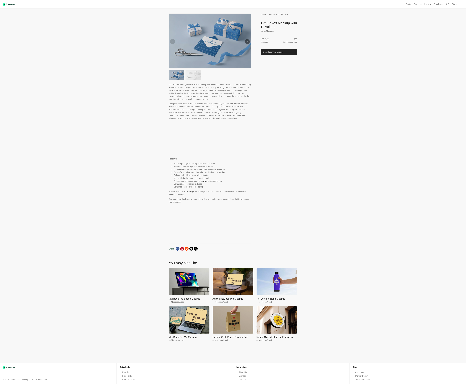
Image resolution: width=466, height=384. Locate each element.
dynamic (207, 181)
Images (427, 4)
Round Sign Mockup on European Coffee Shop (274, 337)
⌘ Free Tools (451, 4)
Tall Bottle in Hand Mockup (270, 298)
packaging (220, 172)
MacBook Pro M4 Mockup (183, 337)
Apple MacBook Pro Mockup (227, 298)
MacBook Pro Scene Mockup (184, 298)
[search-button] (461, 5)
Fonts (408, 4)
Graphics (417, 4)
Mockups (284, 14)
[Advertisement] (210, 138)
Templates (438, 4)
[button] (247, 41)
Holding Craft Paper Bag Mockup (230, 337)
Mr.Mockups (189, 191)
